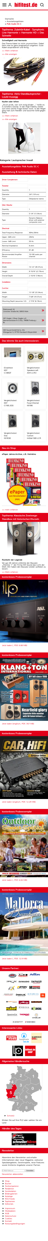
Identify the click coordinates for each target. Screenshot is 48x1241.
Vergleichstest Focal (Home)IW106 (33, 403)
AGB (7, 1213)
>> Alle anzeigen (9, 54)
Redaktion (9, 1188)
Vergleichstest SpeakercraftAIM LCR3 (33, 370)
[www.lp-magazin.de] (17, 1055)
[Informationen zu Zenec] (30, 1022)
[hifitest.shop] (30, 1055)
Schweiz (10, 1115)
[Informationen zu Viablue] (36, 1016)
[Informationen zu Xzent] (17, 1022)
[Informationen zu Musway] (36, 1002)
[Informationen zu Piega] (24, 1008)
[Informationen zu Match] (11, 1002)
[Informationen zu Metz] (24, 1003)
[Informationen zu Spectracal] (12, 1015)
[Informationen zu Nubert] (11, 1009)
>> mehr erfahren (10, 509)
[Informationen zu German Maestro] (34, 988)
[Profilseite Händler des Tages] (24, 1139)
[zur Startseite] (26, 5)
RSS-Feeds (10, 1199)
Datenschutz (10, 1216)
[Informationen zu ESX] (11, 988)
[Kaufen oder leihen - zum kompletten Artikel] (24, 138)
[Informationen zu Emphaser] (36, 982)
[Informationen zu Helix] (20, 995)
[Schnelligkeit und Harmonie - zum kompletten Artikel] (24, 73)
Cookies (8, 1218)
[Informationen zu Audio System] (22, 975)
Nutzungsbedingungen (15, 1223)
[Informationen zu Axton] (34, 974)
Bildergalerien (11, 1193)
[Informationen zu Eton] (22, 987)
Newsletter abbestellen (12, 1174)
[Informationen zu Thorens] (24, 1014)
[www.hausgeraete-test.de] (24, 1042)
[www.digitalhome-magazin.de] (11, 1042)
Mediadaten (10, 1211)
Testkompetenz (11, 1186)
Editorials (9, 1204)
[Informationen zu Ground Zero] (8, 994)
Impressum (10, 1208)
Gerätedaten (10, 1191)
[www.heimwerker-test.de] (36, 1042)
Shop (7, 1181)
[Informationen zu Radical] (36, 1009)
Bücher (8, 1183)
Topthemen (10, 1201)
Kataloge (9, 1196)
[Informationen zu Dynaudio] (24, 981)
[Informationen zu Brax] (11, 982)
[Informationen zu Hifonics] (33, 994)
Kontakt (8, 1221)
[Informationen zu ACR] (12, 975)
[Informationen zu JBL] (42, 996)
